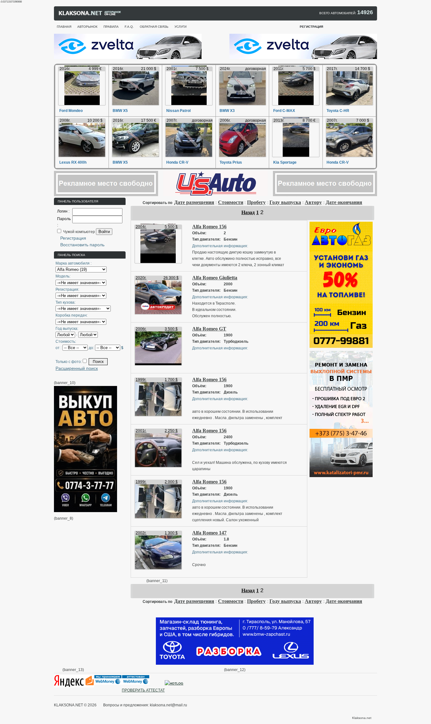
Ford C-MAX (284, 110)
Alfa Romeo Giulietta (214, 277)
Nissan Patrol (178, 110)
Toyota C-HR (338, 110)
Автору (313, 202)
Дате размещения (194, 202)
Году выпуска (285, 202)
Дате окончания (344, 202)
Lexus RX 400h (72, 162)
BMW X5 (120, 110)
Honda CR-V (177, 162)
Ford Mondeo (71, 110)
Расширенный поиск (77, 368)
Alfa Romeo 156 (209, 226)
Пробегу (256, 202)
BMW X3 (227, 110)
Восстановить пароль (82, 244)
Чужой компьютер (78, 232)
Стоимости (230, 202)
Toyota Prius (231, 162)
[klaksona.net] (90, 14)
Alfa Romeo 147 (209, 532)
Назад (248, 212)
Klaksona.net (361, 718)
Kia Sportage (285, 162)
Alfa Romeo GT (209, 328)
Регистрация (73, 238)
